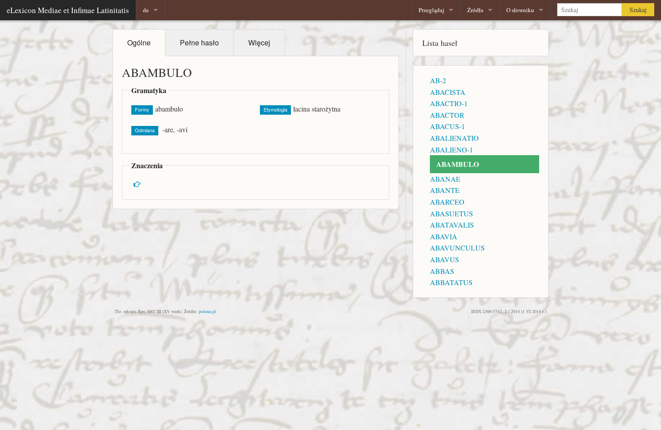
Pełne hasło (199, 42)
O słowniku (520, 10)
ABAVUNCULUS (457, 247)
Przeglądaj (431, 10)
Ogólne (139, 42)
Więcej (259, 42)
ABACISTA (447, 92)
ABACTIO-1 (449, 103)
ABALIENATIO (454, 138)
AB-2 (438, 80)
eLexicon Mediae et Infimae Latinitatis (68, 10)
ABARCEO (447, 201)
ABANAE (445, 179)
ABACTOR (447, 115)
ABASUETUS (451, 213)
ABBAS (442, 271)
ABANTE (445, 190)
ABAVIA (443, 236)
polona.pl (207, 311)
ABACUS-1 (447, 126)
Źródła (475, 10)
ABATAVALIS (452, 224)
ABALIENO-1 (451, 149)
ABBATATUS (451, 282)
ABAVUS (444, 259)
